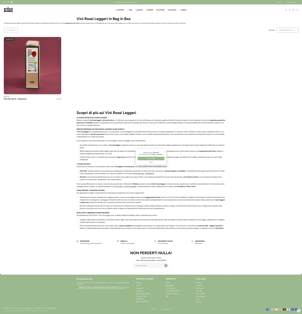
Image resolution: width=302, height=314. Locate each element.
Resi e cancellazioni (142, 301)
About (168, 283)
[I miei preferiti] (293, 10)
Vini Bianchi (199, 285)
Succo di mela (200, 296)
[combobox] (279, 2)
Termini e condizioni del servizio (31, 310)
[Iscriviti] (165, 265)
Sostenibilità (170, 285)
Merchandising (170, 288)
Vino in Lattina (200, 293)
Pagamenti (139, 291)
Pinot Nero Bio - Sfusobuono (144, 173)
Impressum (139, 299)
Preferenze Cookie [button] (141, 296)
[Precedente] (105, 2)
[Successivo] (144, 2)
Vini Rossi (198, 283)
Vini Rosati (199, 291)
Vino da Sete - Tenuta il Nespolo (125, 186)
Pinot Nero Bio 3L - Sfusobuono (15, 99)
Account (139, 283)
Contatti (138, 285)
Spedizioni (139, 288)
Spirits (198, 299)
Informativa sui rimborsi (8, 310)
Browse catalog (151, 158)
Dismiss (151, 162)
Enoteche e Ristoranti (172, 291)
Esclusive (7, 96)
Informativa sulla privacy (19, 310)
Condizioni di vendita (142, 293)
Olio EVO (198, 302)
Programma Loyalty (172, 293)
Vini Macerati (200, 288)
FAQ (167, 296)
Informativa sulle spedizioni (44, 310)
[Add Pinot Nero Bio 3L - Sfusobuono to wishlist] (58, 39)
